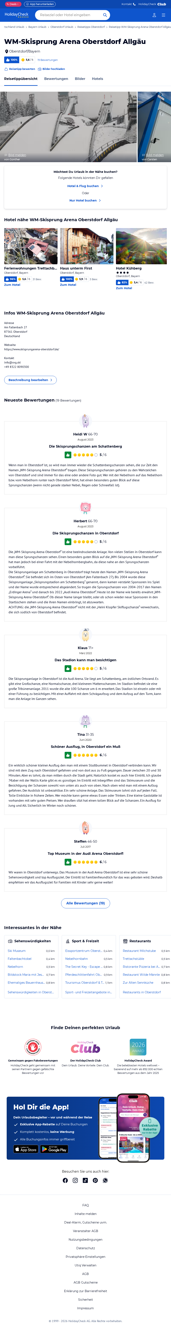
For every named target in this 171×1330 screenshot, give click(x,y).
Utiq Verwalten (85, 1265)
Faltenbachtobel (19, 959)
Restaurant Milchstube (139, 951)
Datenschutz (85, 1248)
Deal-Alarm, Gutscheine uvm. (85, 1222)
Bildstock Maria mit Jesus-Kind (26, 975)
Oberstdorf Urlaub (61, 26)
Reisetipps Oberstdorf (91, 26)
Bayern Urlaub (37, 26)
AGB (85, 1274)
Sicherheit (85, 1300)
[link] (154, 15)
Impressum (85, 1308)
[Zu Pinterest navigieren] (95, 1181)
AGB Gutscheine (86, 1282)
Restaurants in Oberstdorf (142, 992)
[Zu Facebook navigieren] (65, 1181)
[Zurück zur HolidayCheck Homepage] (16, 15)
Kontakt (127, 4)
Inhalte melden (86, 1214)
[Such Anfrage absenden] (105, 15)
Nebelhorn (15, 967)
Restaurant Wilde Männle (141, 975)
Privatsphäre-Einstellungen (85, 1257)
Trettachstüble (133, 959)
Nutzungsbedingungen (85, 1239)
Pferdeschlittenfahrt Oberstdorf (84, 975)
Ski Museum (17, 951)
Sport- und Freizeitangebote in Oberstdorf (88, 992)
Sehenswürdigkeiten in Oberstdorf (31, 992)
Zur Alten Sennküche (138, 983)
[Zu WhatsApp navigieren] (105, 1181)
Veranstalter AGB (85, 1231)
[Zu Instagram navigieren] (75, 1181)
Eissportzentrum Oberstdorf (84, 951)
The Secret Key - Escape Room (84, 967)
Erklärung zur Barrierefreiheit (85, 1291)
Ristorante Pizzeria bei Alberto (142, 967)
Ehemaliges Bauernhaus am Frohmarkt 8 (26, 983)
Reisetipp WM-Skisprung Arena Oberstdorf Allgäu (140, 26)
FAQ (85, 1205)
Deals (11, 4)
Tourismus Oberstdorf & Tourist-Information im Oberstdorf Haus (84, 983)
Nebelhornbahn (76, 959)
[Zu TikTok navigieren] (85, 1181)
